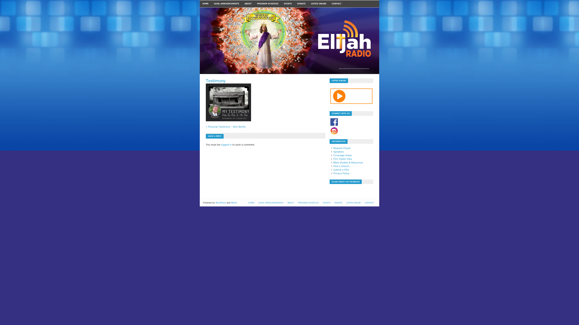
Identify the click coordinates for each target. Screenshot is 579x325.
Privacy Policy (341, 173)
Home (205, 3)
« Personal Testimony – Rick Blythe (226, 126)
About (248, 3)
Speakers (338, 151)
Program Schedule (267, 3)
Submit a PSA (341, 169)
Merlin (234, 202)
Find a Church (341, 166)
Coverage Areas (342, 155)
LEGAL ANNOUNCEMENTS (226, 3)
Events (288, 3)
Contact (336, 3)
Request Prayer (342, 148)
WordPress (220, 202)
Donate (301, 3)
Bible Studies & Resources (348, 162)
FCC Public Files (342, 158)
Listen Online (318, 3)
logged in (226, 144)
